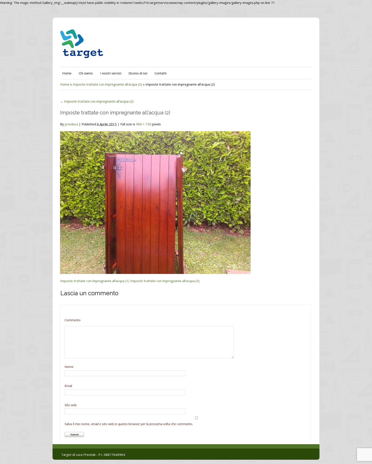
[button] (155, 202)
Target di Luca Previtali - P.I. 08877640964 (93, 454)
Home (66, 73)
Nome (69, 367)
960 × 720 (143, 124)
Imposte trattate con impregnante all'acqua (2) (107, 84)
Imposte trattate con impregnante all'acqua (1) (94, 281)
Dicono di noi (138, 73)
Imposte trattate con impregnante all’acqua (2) (96, 101)
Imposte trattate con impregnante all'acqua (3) (165, 281)
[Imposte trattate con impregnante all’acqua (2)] (155, 200)
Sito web (71, 405)
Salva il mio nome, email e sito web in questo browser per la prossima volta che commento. (129, 424)
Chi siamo (86, 73)
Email (68, 386)
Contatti (160, 73)
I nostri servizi (110, 73)
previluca (71, 124)
